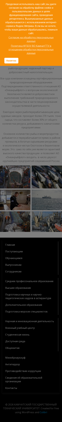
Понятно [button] (11, 60)
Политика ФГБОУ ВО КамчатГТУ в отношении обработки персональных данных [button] (31, 49)
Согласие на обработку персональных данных (31, 39)
